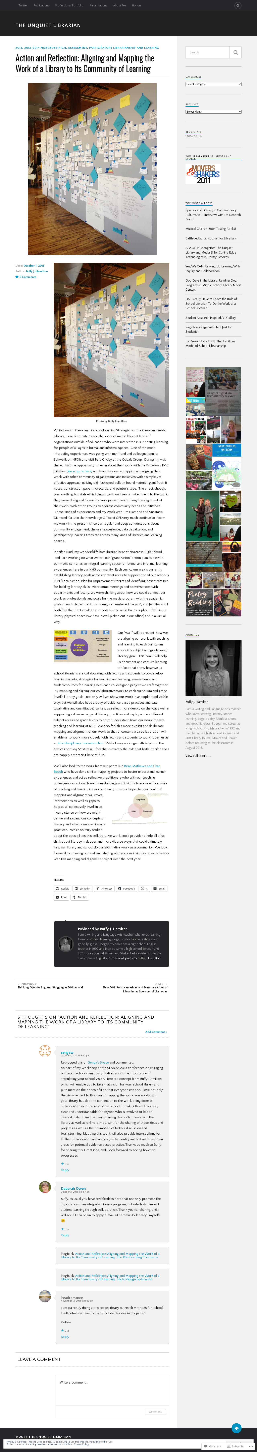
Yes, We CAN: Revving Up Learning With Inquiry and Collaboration (213, 269)
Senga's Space (98, 1062)
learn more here (79, 471)
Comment (155, 1411)
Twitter (23, 5)
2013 (18, 48)
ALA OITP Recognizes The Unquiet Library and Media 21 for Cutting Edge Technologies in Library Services (211, 252)
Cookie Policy (81, 1444)
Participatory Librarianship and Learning (124, 48)
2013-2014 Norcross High (45, 48)
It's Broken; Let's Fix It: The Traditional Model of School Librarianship (211, 344)
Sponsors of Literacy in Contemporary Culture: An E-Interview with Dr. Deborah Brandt (213, 214)
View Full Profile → (198, 756)
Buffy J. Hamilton (37, 271)
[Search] (238, 5)
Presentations (98, 5)
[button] (195, 374)
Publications (41, 5)
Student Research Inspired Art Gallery (211, 318)
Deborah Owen (73, 1189)
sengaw (67, 1052)
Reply (65, 1170)
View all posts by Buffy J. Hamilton (136, 958)
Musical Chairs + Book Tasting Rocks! (211, 229)
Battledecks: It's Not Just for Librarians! (212, 238)
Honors (137, 5)
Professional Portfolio (69, 5)
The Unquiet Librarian (48, 25)
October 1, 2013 (33, 265)
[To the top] (237, 1428)
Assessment (77, 48)
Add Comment (155, 1032)
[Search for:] (214, 52)
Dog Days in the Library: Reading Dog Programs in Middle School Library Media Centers (213, 285)
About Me (119, 5)
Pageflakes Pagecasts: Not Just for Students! (209, 329)
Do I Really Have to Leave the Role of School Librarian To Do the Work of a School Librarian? (211, 303)
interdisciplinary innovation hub (80, 743)
